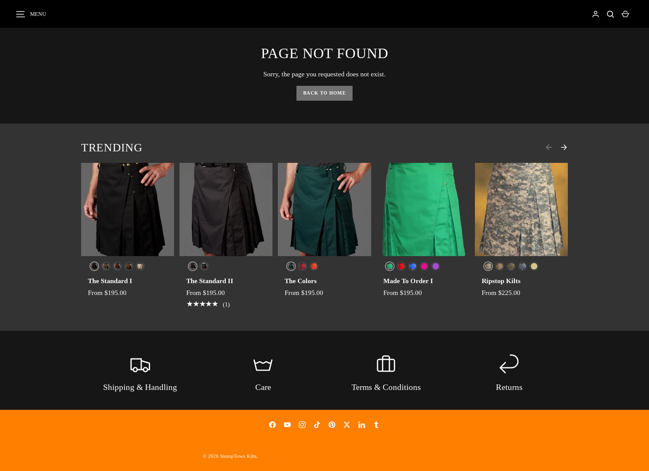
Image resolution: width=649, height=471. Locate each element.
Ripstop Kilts (501, 280)
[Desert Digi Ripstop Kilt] (500, 266)
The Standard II (209, 280)
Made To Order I (408, 280)
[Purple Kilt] (436, 266)
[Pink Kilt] (424, 266)
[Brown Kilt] (117, 266)
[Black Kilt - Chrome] (193, 266)
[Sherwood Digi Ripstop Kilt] (511, 266)
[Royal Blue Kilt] (413, 266)
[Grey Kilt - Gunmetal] (204, 266)
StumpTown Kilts (238, 456)
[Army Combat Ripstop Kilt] (488, 266)
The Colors (301, 280)
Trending (111, 147)
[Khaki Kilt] (140, 266)
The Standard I (110, 280)
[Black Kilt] (94, 266)
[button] (610, 14)
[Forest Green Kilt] (291, 266)
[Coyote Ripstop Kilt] (534, 266)
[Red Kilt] (401, 266)
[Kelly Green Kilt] (390, 266)
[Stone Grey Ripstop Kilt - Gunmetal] (523, 266)
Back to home (324, 93)
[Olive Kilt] (129, 266)
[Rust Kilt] (314, 266)
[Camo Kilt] (106, 266)
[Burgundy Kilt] (302, 266)
